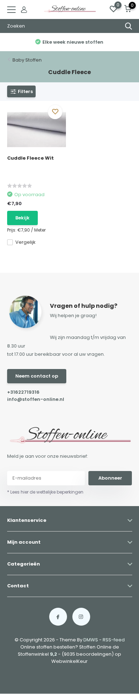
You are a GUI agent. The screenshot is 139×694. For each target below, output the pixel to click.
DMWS (90, 639)
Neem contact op (36, 376)
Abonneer (110, 478)
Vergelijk (25, 242)
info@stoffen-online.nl (35, 399)
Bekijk (22, 217)
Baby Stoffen (27, 60)
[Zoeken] (128, 26)
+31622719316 (23, 392)
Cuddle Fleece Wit (30, 158)
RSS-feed (114, 639)
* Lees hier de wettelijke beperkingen (45, 492)
